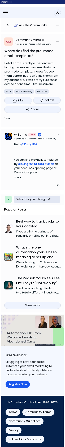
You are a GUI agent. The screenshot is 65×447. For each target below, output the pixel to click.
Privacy (13, 430)
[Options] (57, 25)
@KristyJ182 (29, 144)
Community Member (29, 40)
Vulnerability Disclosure (24, 439)
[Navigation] (5, 12)
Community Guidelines (24, 421)
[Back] (7, 25)
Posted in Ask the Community (40, 44)
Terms (12, 412)
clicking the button (36, 164)
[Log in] (57, 12)
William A (20, 135)
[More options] (58, 135)
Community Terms (38, 412)
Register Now (17, 384)
